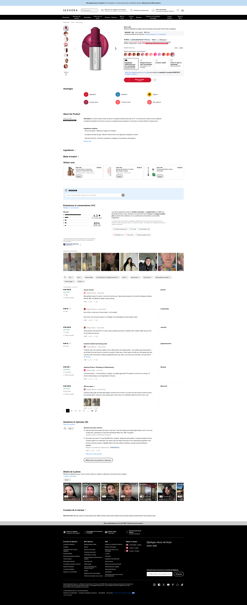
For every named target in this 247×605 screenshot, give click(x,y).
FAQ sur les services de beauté (113, 564)
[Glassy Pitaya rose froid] (155, 54)
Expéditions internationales (112, 559)
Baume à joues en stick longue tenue (85, 516)
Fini (157, 34)
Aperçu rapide (70, 176)
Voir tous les (66, 73)
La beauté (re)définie (68, 569)
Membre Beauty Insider (90, 544)
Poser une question (69, 424)
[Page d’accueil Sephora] (70, 10)
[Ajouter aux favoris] (155, 80)
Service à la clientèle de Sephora (113, 544)
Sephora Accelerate (68, 566)
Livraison (107, 553)
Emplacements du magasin (112, 566)
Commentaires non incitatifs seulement (106, 277)
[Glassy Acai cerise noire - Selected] (172, 54)
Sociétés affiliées (67, 553)
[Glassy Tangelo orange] (168, 54)
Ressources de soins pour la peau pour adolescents (114, 575)
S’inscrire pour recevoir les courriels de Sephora (162, 570)
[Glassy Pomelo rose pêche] (151, 54)
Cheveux (114, 17)
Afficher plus (87, 141)
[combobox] (89, 10)
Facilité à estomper (150, 34)
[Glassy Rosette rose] (147, 54)
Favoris (86, 570)
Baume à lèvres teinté (136, 516)
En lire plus (87, 357)
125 (92, 411)
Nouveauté (65, 17)
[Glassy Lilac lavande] (160, 54)
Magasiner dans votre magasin (92, 573)
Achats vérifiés (89, 277)
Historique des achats (90, 552)
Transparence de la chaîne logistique (70, 550)
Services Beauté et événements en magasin (93, 558)
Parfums (107, 17)
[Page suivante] (96, 410)
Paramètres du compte (90, 555)
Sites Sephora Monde (69, 561)
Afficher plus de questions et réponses (98, 460)
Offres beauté (87, 564)
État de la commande (89, 549)
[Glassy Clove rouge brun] (138, 54)
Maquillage (87, 17)
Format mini (131, 17)
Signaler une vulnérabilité (70, 572)
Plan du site (110, 593)
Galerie (86, 547)
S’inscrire (179, 574)
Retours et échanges (110, 547)
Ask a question (139, 32)
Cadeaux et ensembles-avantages (153, 17)
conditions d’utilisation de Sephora (88, 593)
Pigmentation (162, 34)
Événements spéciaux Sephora (71, 556)
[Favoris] (178, 10)
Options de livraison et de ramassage (111, 550)
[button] (156, 39)
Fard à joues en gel (149, 516)
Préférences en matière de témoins (122, 593)
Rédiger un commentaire (70, 208)
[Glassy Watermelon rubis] (164, 54)
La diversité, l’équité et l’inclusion (72, 564)
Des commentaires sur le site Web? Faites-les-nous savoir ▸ (123, 523)
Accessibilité (108, 572)
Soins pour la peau (98, 17)
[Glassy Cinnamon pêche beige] (134, 54)
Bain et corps (122, 17)
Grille (176, 48)
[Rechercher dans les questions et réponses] (65, 428)
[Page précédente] (64, 410)
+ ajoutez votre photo (69, 476)
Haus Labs (127, 27)
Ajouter (79, 176)
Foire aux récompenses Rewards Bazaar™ (90, 567)
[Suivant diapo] (115, 48)
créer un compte (144, 72)
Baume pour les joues (122, 516)
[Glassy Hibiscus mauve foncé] (143, 54)
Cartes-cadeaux (169, 17)
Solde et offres (180, 17)
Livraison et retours (131, 74)
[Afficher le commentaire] (72, 262)
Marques (139, 17)
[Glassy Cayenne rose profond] (130, 54)
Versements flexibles (110, 569)
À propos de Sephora (68, 544)
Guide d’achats (109, 561)
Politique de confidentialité (70, 593)
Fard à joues (79, 22)
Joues (72, 22)
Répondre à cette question (94, 454)
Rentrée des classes (76, 17)
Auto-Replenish (88, 561)
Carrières (65, 547)
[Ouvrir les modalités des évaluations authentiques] (80, 245)
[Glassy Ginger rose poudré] (126, 54)
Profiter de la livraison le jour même (93, 576)
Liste (181, 48)
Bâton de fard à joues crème (106, 516)
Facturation (108, 556)
